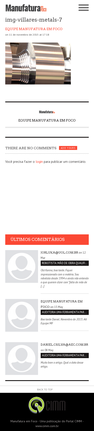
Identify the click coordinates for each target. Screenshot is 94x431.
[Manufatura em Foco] (26, 8)
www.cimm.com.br (47, 426)
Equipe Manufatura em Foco (34, 29)
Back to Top (45, 389)
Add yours (68, 147)
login (39, 161)
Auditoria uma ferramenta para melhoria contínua (65, 312)
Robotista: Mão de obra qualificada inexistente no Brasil (65, 263)
